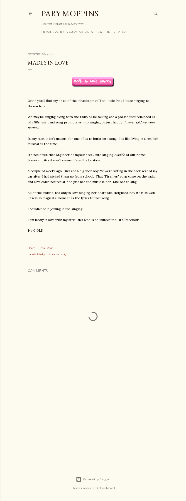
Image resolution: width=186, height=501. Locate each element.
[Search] (155, 12)
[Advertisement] (93, 422)
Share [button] (31, 248)
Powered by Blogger (96, 479)
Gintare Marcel (105, 488)
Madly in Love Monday (51, 254)
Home (46, 32)
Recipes (107, 32)
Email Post (46, 248)
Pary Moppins (69, 13)
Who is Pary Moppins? (76, 32)
